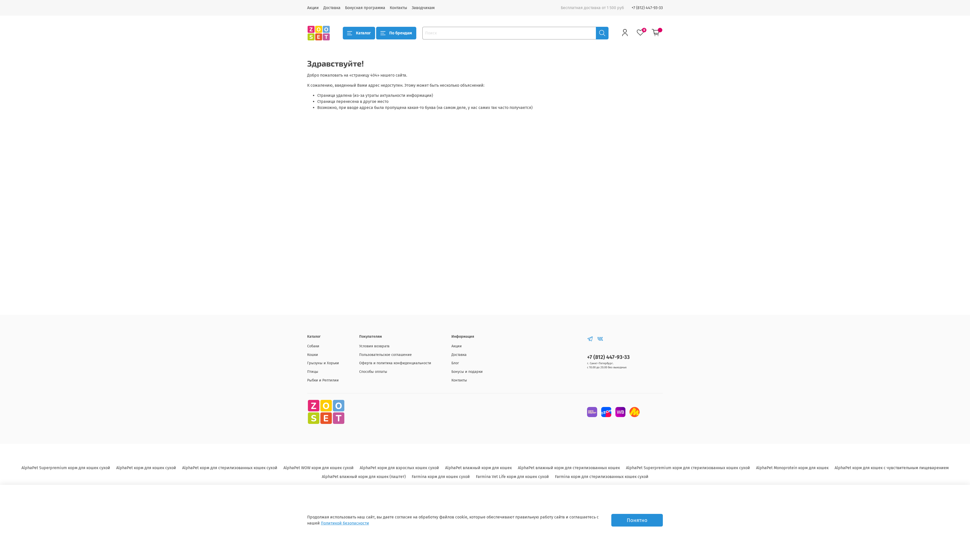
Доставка (332, 7)
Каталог (363, 33)
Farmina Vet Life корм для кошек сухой (512, 476)
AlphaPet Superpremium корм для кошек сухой (65, 467)
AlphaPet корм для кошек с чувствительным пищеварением (892, 467)
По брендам (400, 33)
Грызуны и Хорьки (323, 363)
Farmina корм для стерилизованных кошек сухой (601, 476)
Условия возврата (374, 346)
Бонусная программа (365, 7)
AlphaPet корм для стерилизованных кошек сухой (229, 467)
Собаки (313, 346)
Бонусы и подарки (467, 372)
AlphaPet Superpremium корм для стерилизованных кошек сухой (688, 467)
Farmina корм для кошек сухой (441, 476)
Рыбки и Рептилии (323, 380)
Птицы (312, 372)
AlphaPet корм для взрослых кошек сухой (399, 467)
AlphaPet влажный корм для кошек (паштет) (364, 476)
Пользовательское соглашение (385, 355)
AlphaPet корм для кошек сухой (146, 467)
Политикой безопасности (345, 523)
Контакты (398, 7)
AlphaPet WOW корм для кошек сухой (318, 467)
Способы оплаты (373, 372)
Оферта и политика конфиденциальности (395, 363)
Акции (313, 7)
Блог (455, 363)
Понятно (637, 520)
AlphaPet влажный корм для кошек (478, 467)
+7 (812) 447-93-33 (647, 7)
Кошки (312, 355)
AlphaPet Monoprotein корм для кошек (792, 467)
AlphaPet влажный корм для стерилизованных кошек (569, 467)
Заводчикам (423, 7)
